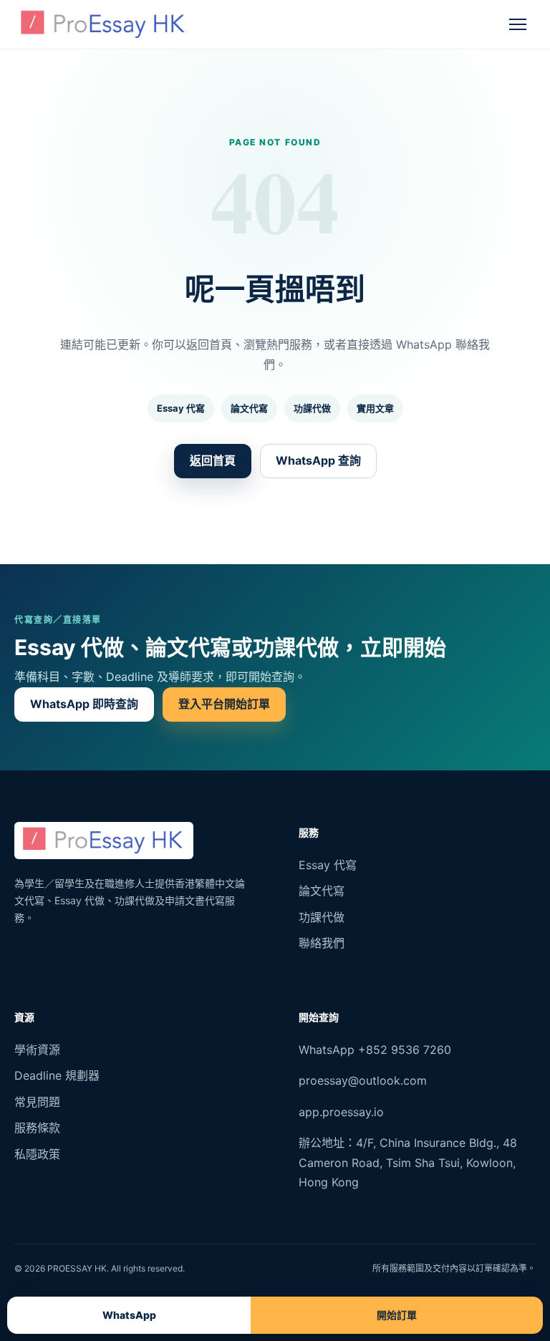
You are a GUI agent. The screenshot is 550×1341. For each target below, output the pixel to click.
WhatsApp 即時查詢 (84, 704)
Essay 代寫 (181, 408)
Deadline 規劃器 (57, 1075)
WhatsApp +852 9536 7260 (375, 1049)
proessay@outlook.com (363, 1080)
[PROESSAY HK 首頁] (103, 24)
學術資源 (37, 1049)
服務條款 (37, 1127)
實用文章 (375, 408)
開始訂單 (397, 1315)
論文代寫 (249, 408)
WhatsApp (129, 1315)
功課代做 (312, 408)
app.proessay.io (341, 1112)
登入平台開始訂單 (224, 704)
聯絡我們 (321, 943)
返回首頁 (213, 460)
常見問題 (37, 1102)
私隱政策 (37, 1154)
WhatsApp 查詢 (318, 460)
